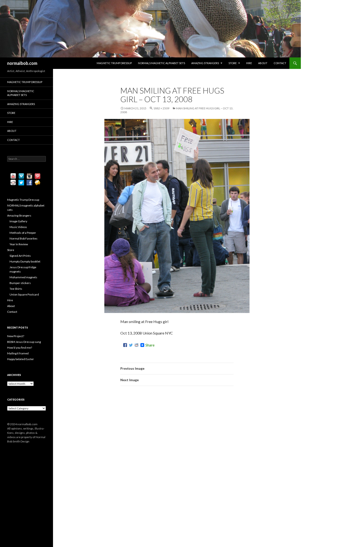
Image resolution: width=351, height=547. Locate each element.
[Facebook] (125, 345)
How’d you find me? (19, 347)
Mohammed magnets (23, 277)
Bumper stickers (20, 283)
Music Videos (18, 227)
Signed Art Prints (20, 255)
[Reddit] (136, 345)
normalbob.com (22, 63)
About (262, 63)
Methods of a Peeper (23, 232)
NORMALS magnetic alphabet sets (161, 63)
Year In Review (19, 244)
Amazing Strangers (205, 63)
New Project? (15, 336)
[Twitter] (131, 345)
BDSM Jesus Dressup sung (24, 342)
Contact (280, 63)
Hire (249, 63)
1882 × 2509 (161, 108)
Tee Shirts (16, 288)
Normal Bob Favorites (23, 238)
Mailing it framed (18, 353)
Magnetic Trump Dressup (114, 63)
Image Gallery (18, 221)
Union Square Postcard (24, 294)
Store (233, 63)
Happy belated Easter (20, 359)
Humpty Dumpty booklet (25, 261)
